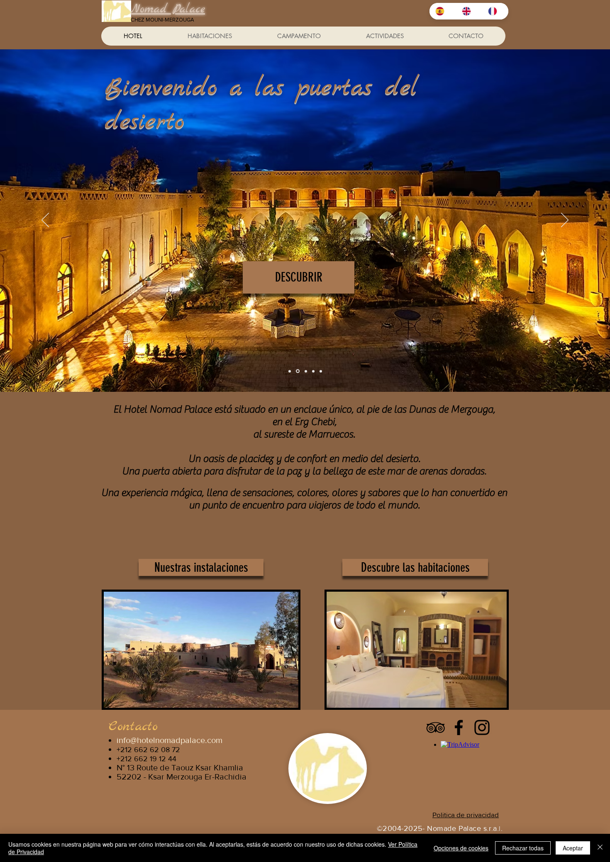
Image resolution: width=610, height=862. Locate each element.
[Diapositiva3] (313, 371)
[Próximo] (565, 220)
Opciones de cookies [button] (461, 848)
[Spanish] (442, 11)
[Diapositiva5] (321, 371)
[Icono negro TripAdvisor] (435, 727)
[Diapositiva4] (289, 371)
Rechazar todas (523, 848)
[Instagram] (482, 727)
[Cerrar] (600, 847)
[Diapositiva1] (298, 371)
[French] (495, 11)
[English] (469, 11)
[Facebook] (459, 727)
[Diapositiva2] (306, 371)
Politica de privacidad (465, 814)
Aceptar (573, 848)
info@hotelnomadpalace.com (169, 740)
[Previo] (45, 220)
